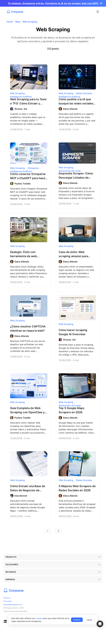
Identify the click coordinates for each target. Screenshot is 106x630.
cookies (38, 618)
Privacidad (7, 601)
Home (10, 21)
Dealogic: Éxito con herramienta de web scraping (23, 256)
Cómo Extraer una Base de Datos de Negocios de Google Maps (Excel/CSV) (27, 490)
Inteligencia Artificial (21, 96)
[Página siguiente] (58, 531)
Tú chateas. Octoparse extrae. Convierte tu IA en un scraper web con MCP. (53, 3)
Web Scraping (29, 21)
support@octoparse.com (12, 604)
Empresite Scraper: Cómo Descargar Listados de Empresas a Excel (76, 177)
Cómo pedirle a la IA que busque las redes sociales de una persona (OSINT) (76, 103)
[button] (100, 624)
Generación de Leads (70, 170)
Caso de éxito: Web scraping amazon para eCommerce (73, 256)
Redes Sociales (84, 93)
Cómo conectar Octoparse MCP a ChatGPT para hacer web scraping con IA (28, 178)
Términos (6, 598)
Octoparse (33, 168)
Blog (17, 21)
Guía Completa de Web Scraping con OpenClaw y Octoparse (27, 412)
